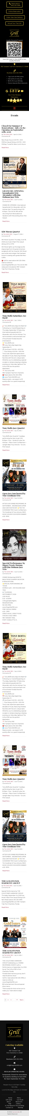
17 (17, 1000)
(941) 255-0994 (17, 73)
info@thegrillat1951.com (14, 1065)
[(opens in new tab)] (14, 49)
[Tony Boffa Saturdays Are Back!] (14, 297)
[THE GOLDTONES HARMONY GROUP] (14, 932)
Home (10, 1098)
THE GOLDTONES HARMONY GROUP (11, 882)
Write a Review (14, 89)
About (9, 1102)
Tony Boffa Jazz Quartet (13, 428)
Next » (22, 1000)
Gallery (18, 1103)
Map (9, 1103)
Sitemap (20, 1107)
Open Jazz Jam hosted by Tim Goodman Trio (13, 494)
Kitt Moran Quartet (11, 231)
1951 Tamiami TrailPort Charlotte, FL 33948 (14, 1052)
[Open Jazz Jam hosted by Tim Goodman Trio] (14, 475)
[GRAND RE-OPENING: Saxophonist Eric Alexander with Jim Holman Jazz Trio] (14, 172)
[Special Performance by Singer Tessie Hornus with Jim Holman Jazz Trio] (14, 544)
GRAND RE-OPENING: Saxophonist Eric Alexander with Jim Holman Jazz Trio (13, 194)
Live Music (20, 1100)
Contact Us (9, 1107)
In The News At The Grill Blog (14, 1105)
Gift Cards (9, 1100)
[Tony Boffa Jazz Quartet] (14, 409)
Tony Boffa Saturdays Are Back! (14, 316)
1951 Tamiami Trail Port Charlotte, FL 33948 (14, 66)
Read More (5, 147)
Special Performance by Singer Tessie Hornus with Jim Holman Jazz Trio (13, 566)
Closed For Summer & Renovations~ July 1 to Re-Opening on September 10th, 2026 (14, 128)
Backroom (19, 1102)
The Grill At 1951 (15, 1112)
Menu (19, 1098)
